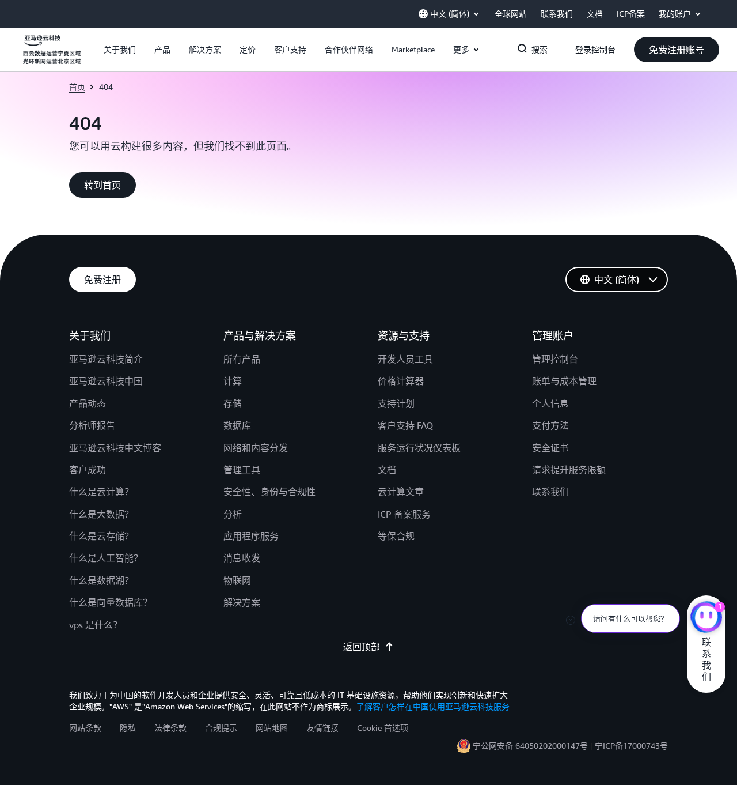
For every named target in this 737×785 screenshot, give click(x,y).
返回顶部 (361, 646)
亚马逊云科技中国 (106, 381)
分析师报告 (92, 425)
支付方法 (550, 425)
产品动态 (87, 403)
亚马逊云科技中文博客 (115, 448)
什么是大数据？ (101, 514)
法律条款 (170, 728)
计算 (232, 381)
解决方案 (241, 602)
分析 (232, 514)
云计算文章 (401, 491)
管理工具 (241, 469)
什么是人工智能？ (106, 558)
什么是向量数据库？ (110, 602)
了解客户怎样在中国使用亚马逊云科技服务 (433, 706)
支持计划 (396, 403)
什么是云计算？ (101, 491)
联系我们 (550, 491)
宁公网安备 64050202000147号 (530, 745)
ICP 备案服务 (404, 514)
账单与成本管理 (564, 381)
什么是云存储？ (101, 536)
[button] (119, 49)
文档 (387, 469)
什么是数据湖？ (101, 580)
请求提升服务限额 (569, 469)
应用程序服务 (251, 536)
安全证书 (550, 448)
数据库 (237, 425)
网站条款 (85, 728)
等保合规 (396, 536)
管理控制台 (555, 359)
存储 (232, 403)
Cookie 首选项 (382, 728)
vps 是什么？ (95, 625)
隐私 (128, 728)
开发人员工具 (405, 359)
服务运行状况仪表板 (419, 448)
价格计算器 (401, 381)
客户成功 (87, 469)
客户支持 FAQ (405, 425)
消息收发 (241, 558)
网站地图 (272, 728)
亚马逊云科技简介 (106, 359)
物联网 (237, 580)
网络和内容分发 (255, 448)
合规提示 (221, 728)
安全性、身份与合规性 (269, 491)
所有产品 (241, 359)
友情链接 (322, 728)
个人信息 (550, 403)
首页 (77, 87)
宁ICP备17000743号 (631, 745)
